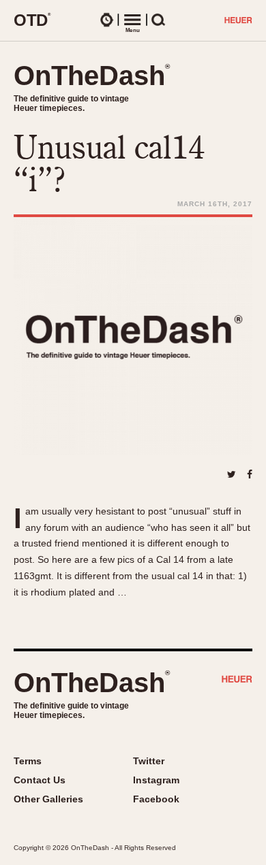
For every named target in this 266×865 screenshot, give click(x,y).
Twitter (148, 760)
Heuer (237, 680)
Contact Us (39, 779)
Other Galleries (48, 799)
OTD (32, 20)
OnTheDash (92, 76)
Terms (28, 760)
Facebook (156, 799)
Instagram (156, 779)
